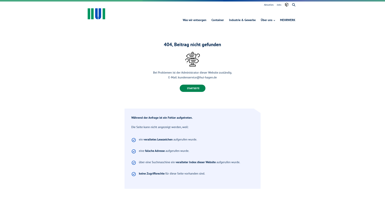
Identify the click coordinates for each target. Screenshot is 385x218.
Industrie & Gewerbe (242, 20)
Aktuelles (269, 4)
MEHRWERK (287, 20)
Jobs (279, 4)
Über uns (267, 20)
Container (217, 20)
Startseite (193, 88)
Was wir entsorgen (194, 20)
